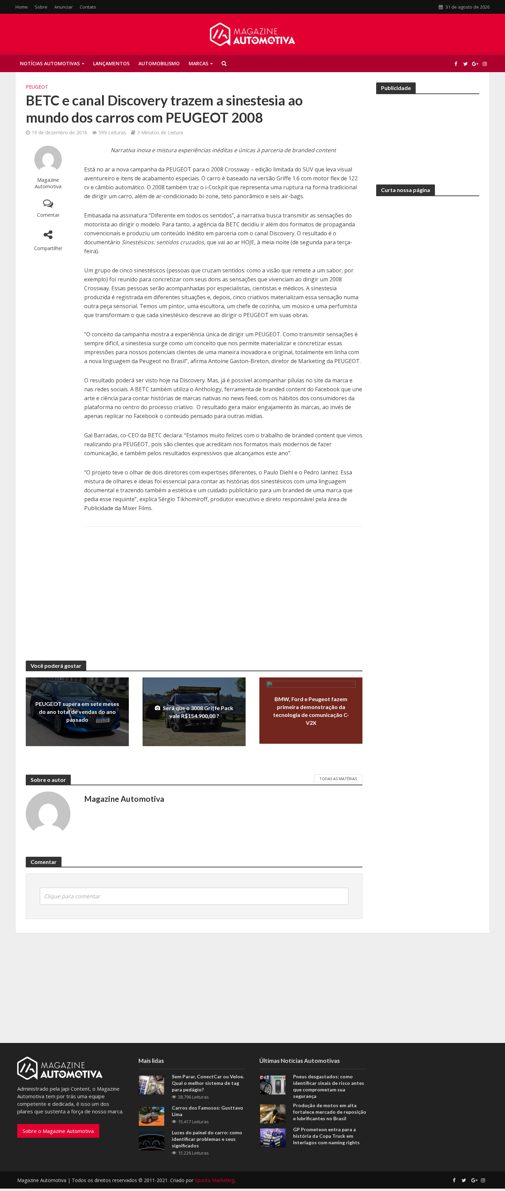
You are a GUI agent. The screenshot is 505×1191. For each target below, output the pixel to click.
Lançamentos (111, 63)
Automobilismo (159, 63)
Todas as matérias (338, 778)
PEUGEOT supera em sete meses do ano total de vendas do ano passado (77, 711)
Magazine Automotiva (48, 183)
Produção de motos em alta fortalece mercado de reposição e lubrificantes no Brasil (329, 1111)
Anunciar (63, 7)
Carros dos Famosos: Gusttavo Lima (207, 1111)
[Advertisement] (223, 587)
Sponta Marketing (214, 1180)
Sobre (41, 7)
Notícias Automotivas (50, 63)
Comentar (48, 215)
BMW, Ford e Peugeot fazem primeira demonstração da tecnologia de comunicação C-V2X (311, 711)
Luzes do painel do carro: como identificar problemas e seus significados (207, 1139)
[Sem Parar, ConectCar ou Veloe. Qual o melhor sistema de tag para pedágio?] (151, 1084)
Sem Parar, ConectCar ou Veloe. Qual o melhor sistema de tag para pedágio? (208, 1083)
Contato (88, 7)
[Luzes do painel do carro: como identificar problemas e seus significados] (151, 1140)
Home (21, 7)
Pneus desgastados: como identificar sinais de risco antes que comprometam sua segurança (328, 1086)
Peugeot (37, 86)
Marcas (198, 63)
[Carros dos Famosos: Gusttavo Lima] (151, 1115)
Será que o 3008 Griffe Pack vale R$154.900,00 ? (198, 712)
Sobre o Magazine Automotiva (58, 1130)
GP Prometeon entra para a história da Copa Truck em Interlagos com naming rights (326, 1135)
